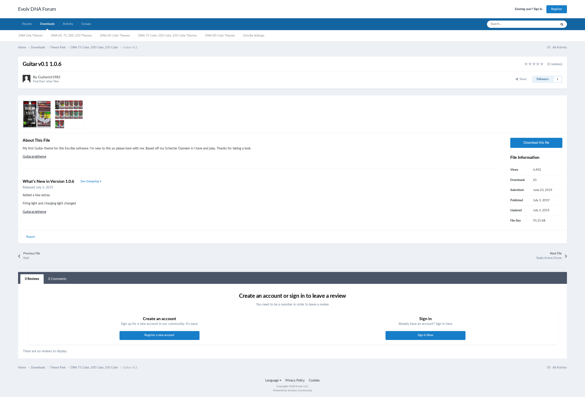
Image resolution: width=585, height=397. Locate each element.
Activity (68, 24)
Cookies (314, 380)
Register (556, 9)
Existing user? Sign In (528, 9)
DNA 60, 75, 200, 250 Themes (71, 35)
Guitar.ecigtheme (34, 156)
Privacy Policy (295, 380)
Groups (86, 24)
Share (522, 79)
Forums (27, 24)
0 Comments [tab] (57, 279)
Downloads (47, 24)
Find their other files (46, 81)
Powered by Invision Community (292, 390)
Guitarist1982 (49, 77)
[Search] (562, 24)
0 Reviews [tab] (32, 279)
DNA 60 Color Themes (115, 35)
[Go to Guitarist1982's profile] (26, 79)
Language (272, 380)
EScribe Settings (253, 35)
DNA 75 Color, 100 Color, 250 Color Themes (167, 35)
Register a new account (159, 335)
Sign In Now (425, 335)
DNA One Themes (31, 35)
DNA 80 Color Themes (220, 35)
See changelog (90, 181)
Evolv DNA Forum (37, 9)
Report (30, 236)
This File (546, 24)
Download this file (536, 142)
